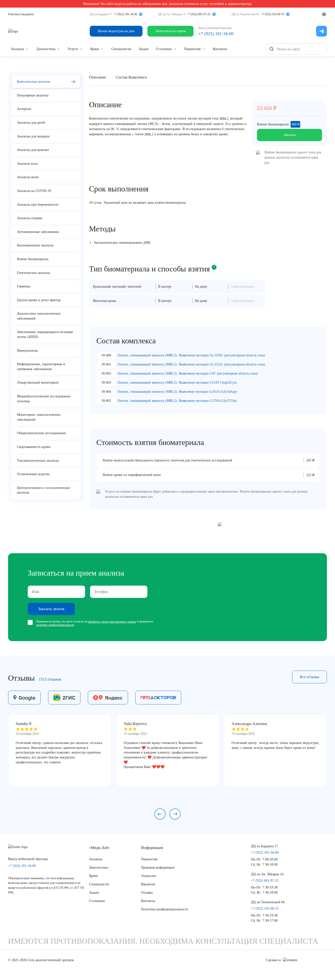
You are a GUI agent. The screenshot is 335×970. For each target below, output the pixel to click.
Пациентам (192, 49)
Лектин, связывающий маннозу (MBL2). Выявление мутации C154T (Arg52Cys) (177, 382)
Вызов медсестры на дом (116, 31)
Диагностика (45, 49)
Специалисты (121, 49)
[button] (160, 814)
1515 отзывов (50, 679)
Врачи (94, 49)
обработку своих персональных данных (112, 621)
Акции (144, 49)
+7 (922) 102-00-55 (272, 14)
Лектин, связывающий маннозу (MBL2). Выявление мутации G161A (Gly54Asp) (177, 391)
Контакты (220, 49)
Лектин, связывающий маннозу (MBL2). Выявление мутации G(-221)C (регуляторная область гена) (191, 364)
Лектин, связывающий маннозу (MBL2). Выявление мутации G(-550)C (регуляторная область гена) (191, 355)
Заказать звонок (51, 609)
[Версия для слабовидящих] (324, 14)
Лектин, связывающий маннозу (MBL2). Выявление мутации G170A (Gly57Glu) (177, 401)
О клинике (164, 49)
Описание (97, 77)
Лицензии (148, 876)
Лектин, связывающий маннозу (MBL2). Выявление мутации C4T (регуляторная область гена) (187, 373)
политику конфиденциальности (55, 625)
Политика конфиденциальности (164, 909)
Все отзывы (309, 677)
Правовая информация (157, 867)
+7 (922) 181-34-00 (125, 14)
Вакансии (148, 884)
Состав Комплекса (131, 77)
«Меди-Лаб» (99, 848)
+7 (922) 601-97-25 (198, 14)
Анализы (17, 49)
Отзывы (147, 892)
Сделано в (273, 960)
